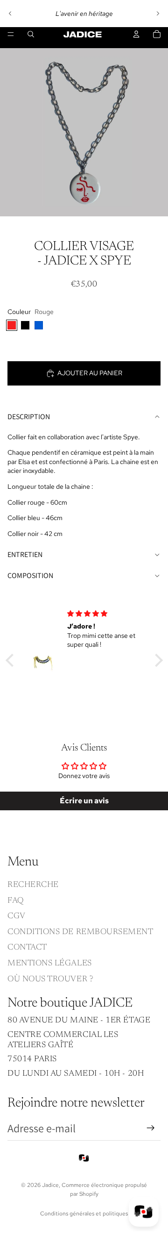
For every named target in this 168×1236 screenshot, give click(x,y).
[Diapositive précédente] (10, 13)
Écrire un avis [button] (84, 801)
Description (28, 417)
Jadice (50, 1185)
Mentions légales (49, 963)
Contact (27, 948)
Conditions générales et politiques (84, 1213)
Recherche (33, 885)
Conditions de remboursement (80, 932)
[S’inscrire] (151, 1128)
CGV (16, 916)
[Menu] (10, 34)
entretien (24, 554)
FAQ (15, 901)
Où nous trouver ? (50, 979)
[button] (11, 659)
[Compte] (136, 34)
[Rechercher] (31, 34)
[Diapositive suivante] (157, 13)
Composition (30, 575)
